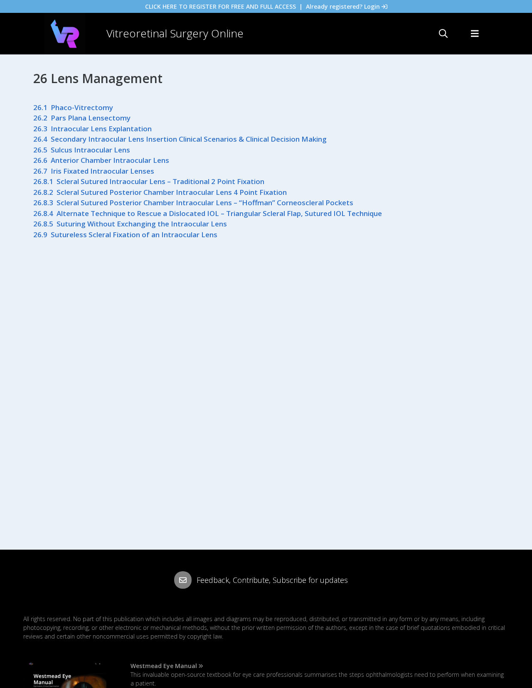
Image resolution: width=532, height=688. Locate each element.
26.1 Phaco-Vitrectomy (73, 107)
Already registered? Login (343, 6)
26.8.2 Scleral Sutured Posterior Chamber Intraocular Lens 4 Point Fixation (160, 192)
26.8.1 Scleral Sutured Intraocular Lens (100, 181)
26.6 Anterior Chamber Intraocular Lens (101, 160)
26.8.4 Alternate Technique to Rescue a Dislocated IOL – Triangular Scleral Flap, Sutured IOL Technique (207, 213)
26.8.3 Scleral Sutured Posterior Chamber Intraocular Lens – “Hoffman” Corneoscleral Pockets (193, 202)
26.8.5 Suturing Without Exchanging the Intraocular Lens (130, 224)
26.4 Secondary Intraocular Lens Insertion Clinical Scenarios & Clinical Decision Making (180, 139)
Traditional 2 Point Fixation (217, 181)
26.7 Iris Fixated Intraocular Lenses (93, 171)
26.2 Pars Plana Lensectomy (82, 118)
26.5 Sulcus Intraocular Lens (81, 150)
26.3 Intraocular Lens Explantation (92, 128)
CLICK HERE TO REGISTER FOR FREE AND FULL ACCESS (220, 6)
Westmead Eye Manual (164, 666)
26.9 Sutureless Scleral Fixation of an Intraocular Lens (125, 234)
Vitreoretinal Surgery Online (175, 33)
